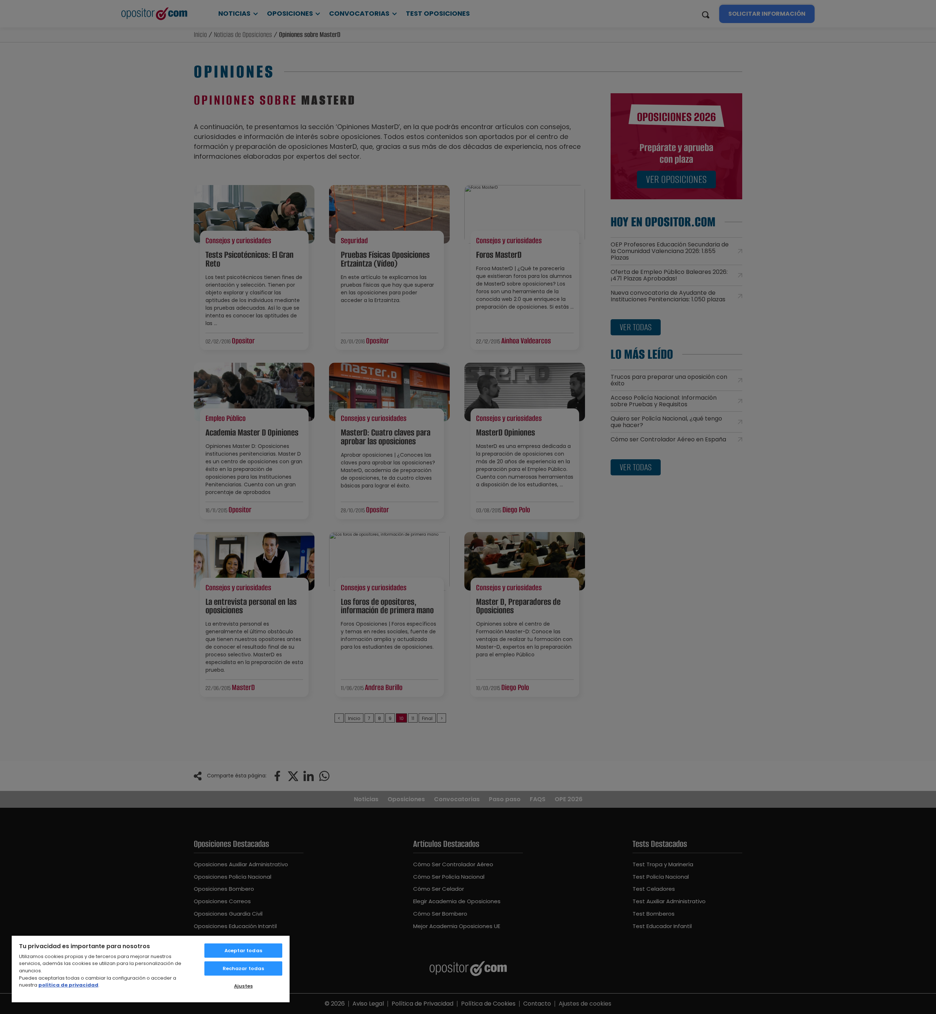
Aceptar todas (243, 950)
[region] (151, 968)
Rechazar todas (243, 968)
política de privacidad (68, 984)
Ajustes (243, 986)
